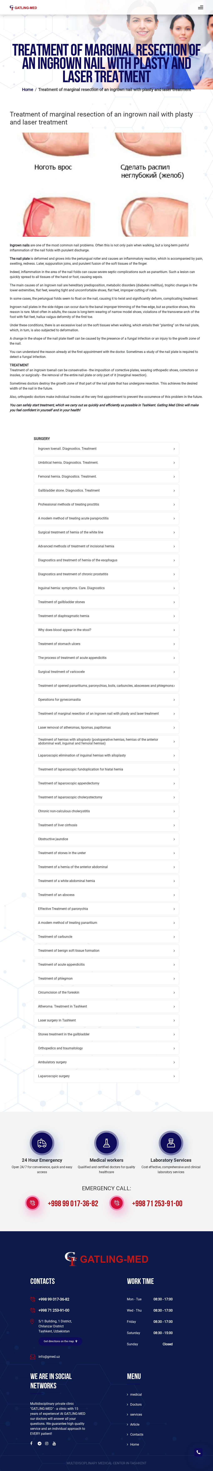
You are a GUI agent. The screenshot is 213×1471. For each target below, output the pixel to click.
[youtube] (55, 1443)
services (136, 1414)
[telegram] (40, 1443)
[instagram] (47, 1443)
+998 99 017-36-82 (73, 1204)
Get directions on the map (59, 1341)
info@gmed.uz (49, 1357)
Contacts (136, 1434)
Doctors (136, 1404)
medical (136, 1394)
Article (134, 1424)
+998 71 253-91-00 (157, 1204)
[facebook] (32, 1443)
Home (134, 1444)
